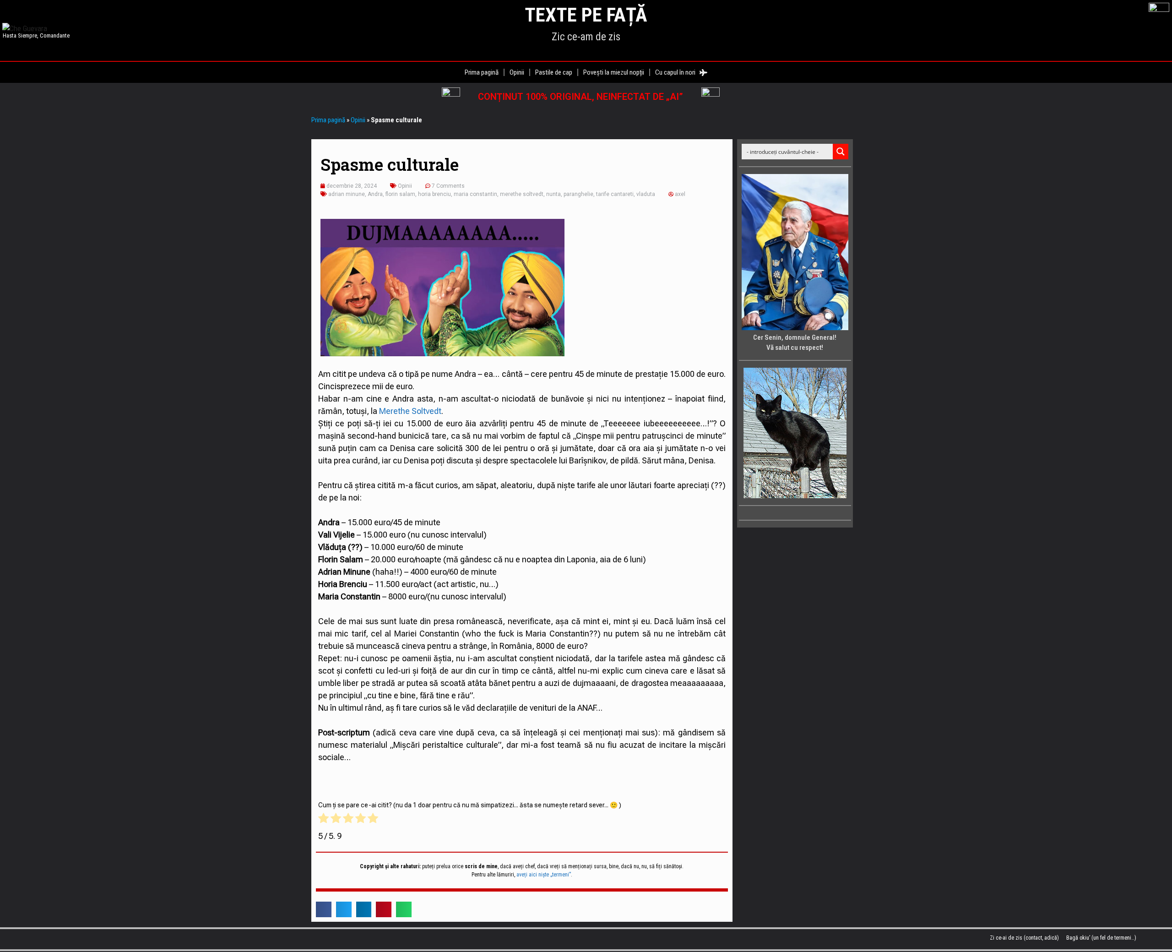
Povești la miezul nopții (613, 72)
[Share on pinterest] (383, 909)
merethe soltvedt (521, 194)
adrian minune (346, 194)
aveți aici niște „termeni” (543, 874)
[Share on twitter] (344, 909)
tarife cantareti (615, 194)
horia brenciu (434, 194)
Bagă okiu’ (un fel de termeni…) (1101, 938)
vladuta (645, 194)
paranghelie (578, 194)
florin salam (400, 194)
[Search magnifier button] (840, 151)
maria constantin (475, 194)
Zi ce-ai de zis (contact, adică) (1024, 938)
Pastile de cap (553, 72)
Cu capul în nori (677, 72)
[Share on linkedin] (364, 909)
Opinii (517, 72)
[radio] (323, 820)
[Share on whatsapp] (404, 909)
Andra (375, 194)
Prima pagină (482, 72)
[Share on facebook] (323, 909)
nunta (553, 194)
